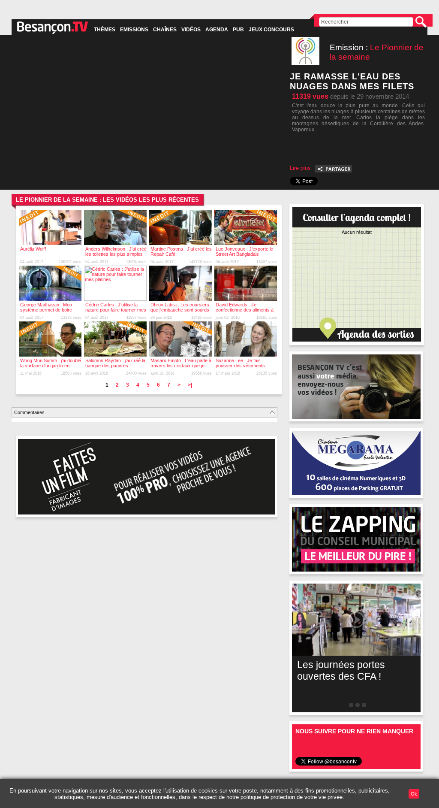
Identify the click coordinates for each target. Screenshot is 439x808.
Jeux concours (271, 30)
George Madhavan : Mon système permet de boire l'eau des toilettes (46, 310)
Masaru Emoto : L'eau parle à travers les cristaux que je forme (180, 365)
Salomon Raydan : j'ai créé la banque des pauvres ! (115, 363)
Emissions (134, 30)
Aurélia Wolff (33, 248)
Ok (414, 793)
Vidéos (191, 30)
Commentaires (29, 412)
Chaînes (165, 30)
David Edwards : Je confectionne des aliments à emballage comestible (245, 310)
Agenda (216, 30)
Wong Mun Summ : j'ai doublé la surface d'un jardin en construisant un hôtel (50, 365)
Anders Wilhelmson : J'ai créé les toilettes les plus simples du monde (116, 254)
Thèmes (104, 30)
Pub (238, 30)
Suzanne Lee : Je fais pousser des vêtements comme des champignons (242, 365)
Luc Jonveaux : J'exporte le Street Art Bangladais (244, 251)
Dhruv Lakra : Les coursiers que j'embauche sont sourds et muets (179, 310)
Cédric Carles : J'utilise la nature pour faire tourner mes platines (115, 310)
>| (190, 385)
